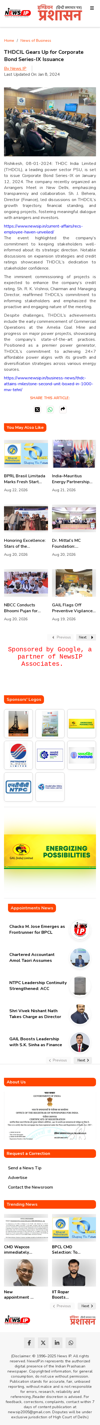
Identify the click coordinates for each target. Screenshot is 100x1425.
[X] (37, 409)
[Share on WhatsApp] (50, 409)
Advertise (17, 1178)
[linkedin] (57, 1342)
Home (9, 40)
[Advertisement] (52, 684)
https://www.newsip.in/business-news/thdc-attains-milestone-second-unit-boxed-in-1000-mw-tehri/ (48, 384)
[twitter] (43, 1342)
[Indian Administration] (60, 13)
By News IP (15, 68)
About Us (16, 1082)
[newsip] (17, 13)
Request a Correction (28, 1153)
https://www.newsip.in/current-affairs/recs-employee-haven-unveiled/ (43, 229)
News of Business (36, 40)
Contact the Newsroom (30, 1187)
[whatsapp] (71, 1342)
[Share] (63, 409)
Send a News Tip (24, 1168)
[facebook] (29, 1342)
